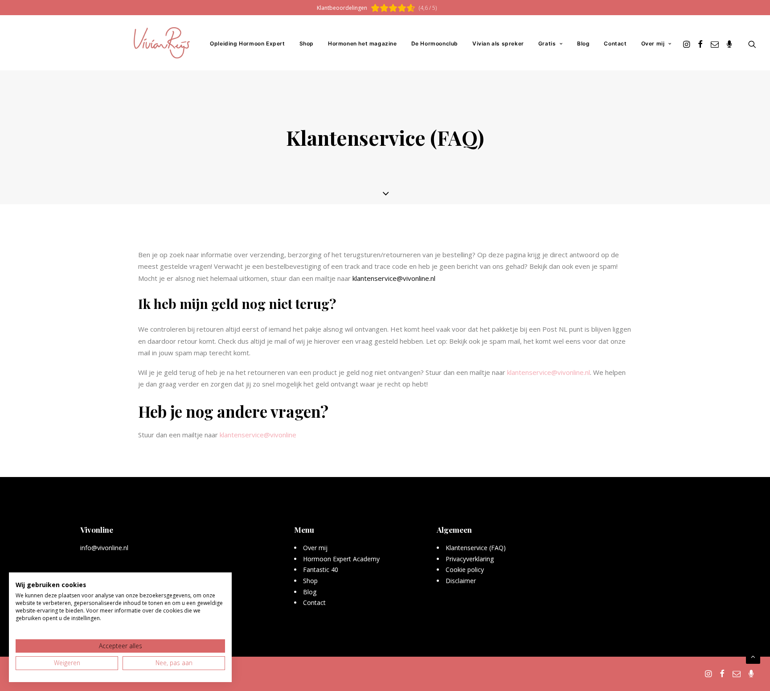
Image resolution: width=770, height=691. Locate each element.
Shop (306, 43)
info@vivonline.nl (104, 547)
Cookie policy (465, 569)
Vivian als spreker (498, 43)
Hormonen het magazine (362, 43)
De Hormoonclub (434, 43)
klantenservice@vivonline (258, 434)
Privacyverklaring (470, 559)
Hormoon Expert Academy (341, 559)
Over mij (653, 43)
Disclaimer (461, 580)
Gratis (547, 43)
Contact (615, 43)
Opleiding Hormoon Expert (247, 43)
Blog (583, 43)
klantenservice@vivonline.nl (393, 278)
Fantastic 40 (320, 569)
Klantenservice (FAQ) (476, 547)
